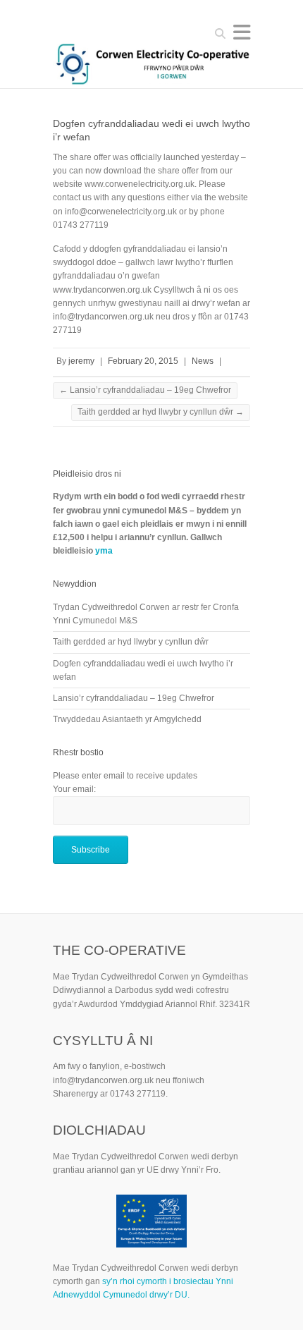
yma (104, 551)
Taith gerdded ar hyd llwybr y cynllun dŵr (161, 412)
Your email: (74, 789)
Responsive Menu (241, 32)
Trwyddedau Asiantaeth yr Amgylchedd (127, 719)
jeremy (81, 361)
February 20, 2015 (143, 361)
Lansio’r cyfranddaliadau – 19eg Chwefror (145, 390)
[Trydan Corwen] (151, 66)
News (203, 361)
